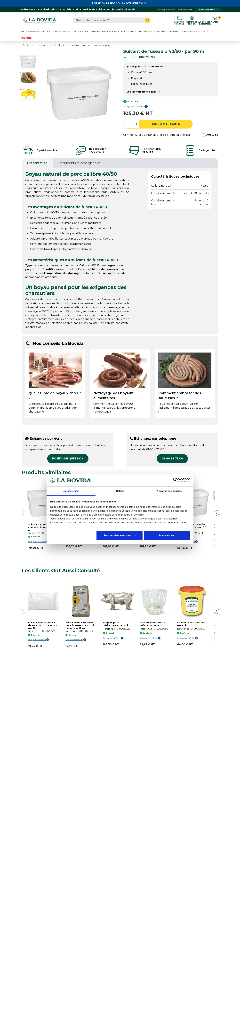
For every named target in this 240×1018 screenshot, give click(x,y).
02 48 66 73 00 (172, 458)
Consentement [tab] (71, 491)
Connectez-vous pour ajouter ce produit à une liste (157, 134)
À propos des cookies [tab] (169, 491)
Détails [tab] (120, 491)
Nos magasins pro (165, 9)
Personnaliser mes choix (118, 535)
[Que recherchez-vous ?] (147, 20)
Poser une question (67, 458)
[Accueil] (24, 45)
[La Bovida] (39, 20)
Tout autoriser (167, 535)
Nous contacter (185, 9)
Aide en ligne (207, 9)
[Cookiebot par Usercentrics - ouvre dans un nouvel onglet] (175, 480)
